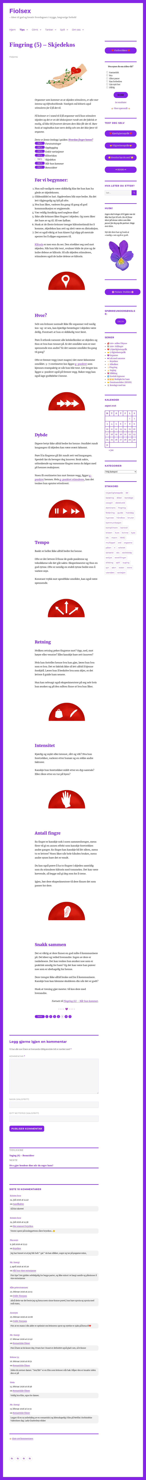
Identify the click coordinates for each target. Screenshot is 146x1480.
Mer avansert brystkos (23, 1226)
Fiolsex (20, 10)
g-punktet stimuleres (72, 479)
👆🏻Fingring (112, 367)
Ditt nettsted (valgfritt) (24, 1113)
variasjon (121, 572)
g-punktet (81, 363)
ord (119, 542)
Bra (110, 75)
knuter (131, 518)
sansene (109, 552)
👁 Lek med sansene (116, 358)
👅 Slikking (112, 373)
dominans (110, 508)
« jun (111, 450)
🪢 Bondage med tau (116, 385)
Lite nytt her (114, 84)
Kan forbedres (115, 81)
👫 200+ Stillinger (115, 346)
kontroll (124, 528)
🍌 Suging (111, 370)
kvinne (125, 533)
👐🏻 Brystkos (112, 361)
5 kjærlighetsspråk (114, 493)
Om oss (76, 29)
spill (118, 562)
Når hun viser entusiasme (24, 1271)
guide (120, 513)
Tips (22, 29)
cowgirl (109, 503)
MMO (122, 537)
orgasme (128, 542)
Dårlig (112, 87)
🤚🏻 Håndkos (112, 364)
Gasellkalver (18, 1204)
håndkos (121, 518)
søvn (114, 567)
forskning (110, 513)
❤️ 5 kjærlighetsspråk (117, 349)
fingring (122, 508)
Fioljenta (13, 57)
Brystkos (17, 1248)
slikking (109, 562)
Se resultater (120, 102)
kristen (109, 533)
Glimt (35, 29)
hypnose (110, 518)
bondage (129, 498)
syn (107, 567)
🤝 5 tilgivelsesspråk (116, 352)
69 (127, 493)
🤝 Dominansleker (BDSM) (119, 382)
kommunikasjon (113, 523)
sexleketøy (127, 552)
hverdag (130, 513)
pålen (108, 547)
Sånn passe (114, 78)
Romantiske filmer (21, 1343)
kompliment (112, 528)
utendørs (110, 572)
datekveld (120, 503)
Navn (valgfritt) (19, 1099)
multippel (110, 542)
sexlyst (109, 557)
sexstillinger (120, 557)
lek (107, 537)
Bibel (119, 498)
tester (121, 567)
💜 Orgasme (112, 355)
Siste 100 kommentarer (22, 1438)
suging (126, 562)
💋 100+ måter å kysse (117, 343)
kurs (117, 533)
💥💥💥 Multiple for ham (118, 379)
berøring (110, 498)
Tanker (49, 29)
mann (114, 537)
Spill (62, 29)
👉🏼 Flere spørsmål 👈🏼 (120, 108)
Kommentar (17, 1056)
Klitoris (39, 244)
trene (129, 567)
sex (117, 552)
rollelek (121, 547)
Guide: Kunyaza (20, 1296)
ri (114, 547)
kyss (133, 533)
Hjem (12, 29)
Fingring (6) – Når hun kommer (81, 1001)
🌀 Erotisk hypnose (116, 376)
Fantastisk (114, 72)
